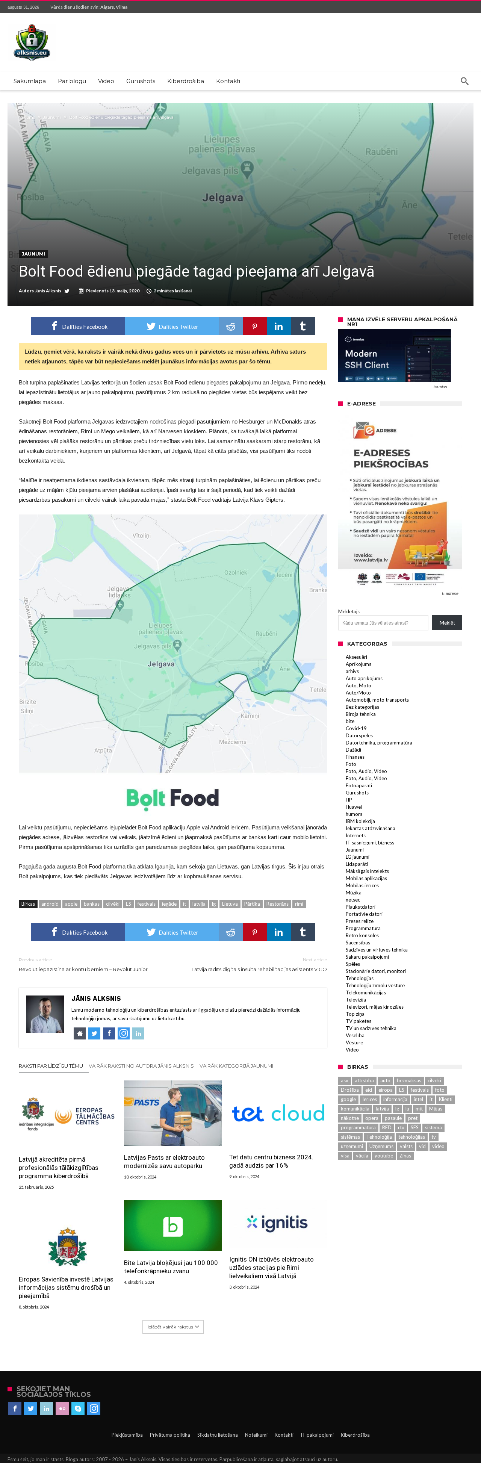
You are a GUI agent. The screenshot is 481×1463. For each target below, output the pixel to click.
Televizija (356, 1000)
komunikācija (355, 1109)
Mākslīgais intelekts (367, 871)
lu (407, 1109)
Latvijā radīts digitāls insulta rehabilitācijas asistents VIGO (259, 964)
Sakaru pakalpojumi (367, 957)
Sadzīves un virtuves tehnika (377, 950)
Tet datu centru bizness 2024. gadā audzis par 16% (271, 1161)
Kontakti (284, 1435)
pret (412, 1118)
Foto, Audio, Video (366, 771)
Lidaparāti (357, 864)
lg (214, 904)
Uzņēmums (381, 1146)
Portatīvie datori (364, 914)
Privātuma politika (170, 1435)
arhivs (352, 671)
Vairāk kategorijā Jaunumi (236, 1066)
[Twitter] (30, 1409)
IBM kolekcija (360, 821)
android (50, 904)
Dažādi (353, 750)
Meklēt (447, 623)
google (348, 1099)
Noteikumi (256, 1435)
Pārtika (252, 904)
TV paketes (358, 1021)
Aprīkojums (358, 664)
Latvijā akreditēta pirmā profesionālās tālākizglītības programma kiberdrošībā (58, 1168)
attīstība (364, 1080)
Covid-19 (356, 728)
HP (349, 800)
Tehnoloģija (379, 1137)
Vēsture (354, 1042)
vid (422, 1146)
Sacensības (358, 943)
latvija (199, 904)
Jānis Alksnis (48, 291)
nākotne (350, 1118)
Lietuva (230, 904)
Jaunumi (52, 117)
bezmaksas (409, 1080)
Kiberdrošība (355, 1435)
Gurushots (357, 793)
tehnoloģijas (411, 1137)
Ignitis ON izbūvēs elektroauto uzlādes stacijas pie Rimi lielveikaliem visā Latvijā (271, 1268)
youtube (384, 1156)
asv (344, 1080)
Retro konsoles (362, 935)
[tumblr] (303, 326)
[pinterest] (255, 326)
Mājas (435, 1109)
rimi (299, 904)
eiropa (385, 1090)
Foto (351, 764)
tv (433, 1137)
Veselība (355, 1035)
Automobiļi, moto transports (377, 700)
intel (418, 1099)
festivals (147, 904)
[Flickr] (62, 1409)
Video (352, 1050)
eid (368, 1090)
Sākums (27, 117)
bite (350, 721)
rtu (401, 1127)
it (184, 904)
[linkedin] (279, 326)
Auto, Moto (358, 685)
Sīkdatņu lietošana (217, 1435)
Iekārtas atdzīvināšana (370, 828)
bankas (92, 904)
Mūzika (354, 893)
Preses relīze (360, 921)
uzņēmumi (352, 1146)
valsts (406, 1146)
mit (419, 1109)
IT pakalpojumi (317, 1435)
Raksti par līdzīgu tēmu (51, 1066)
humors (354, 814)
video (438, 1146)
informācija (395, 1099)
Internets (356, 835)
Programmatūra (363, 928)
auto (385, 1080)
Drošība (350, 1090)
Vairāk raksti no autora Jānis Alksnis (141, 1066)
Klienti (445, 1099)
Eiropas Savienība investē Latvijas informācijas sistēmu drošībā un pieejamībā (66, 1287)
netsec (353, 900)
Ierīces (369, 1099)
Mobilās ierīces (362, 885)
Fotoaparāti (359, 785)
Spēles (353, 964)
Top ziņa (355, 1014)
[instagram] (93, 1409)
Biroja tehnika (361, 714)
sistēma (433, 1127)
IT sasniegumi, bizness (370, 843)
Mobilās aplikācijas (366, 878)
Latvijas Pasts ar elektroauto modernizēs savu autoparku (164, 1161)
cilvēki (112, 904)
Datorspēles (359, 735)
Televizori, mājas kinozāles (375, 1007)
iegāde (169, 904)
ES (128, 904)
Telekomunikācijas (366, 992)
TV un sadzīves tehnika (371, 1028)
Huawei (354, 807)
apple (71, 904)
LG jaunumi (357, 857)
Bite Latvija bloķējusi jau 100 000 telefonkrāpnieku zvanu (171, 1267)
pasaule (393, 1118)
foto (440, 1090)
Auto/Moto (358, 693)
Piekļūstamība (127, 1435)
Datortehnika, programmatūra (379, 743)
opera (371, 1118)
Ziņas (405, 1156)
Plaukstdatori (360, 907)
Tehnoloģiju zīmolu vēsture (375, 985)
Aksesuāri (356, 657)
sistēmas (350, 1137)
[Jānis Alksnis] (32, 24)
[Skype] (78, 1409)
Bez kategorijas (362, 707)
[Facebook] (14, 1409)
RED (387, 1127)
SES (415, 1127)
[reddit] (231, 326)
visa (345, 1156)
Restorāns (277, 904)
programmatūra (358, 1127)
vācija (362, 1156)
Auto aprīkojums (364, 678)
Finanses (355, 757)
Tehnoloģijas (360, 978)
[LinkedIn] (46, 1409)
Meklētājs (349, 611)
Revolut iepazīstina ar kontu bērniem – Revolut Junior (83, 964)
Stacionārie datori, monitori (376, 971)
